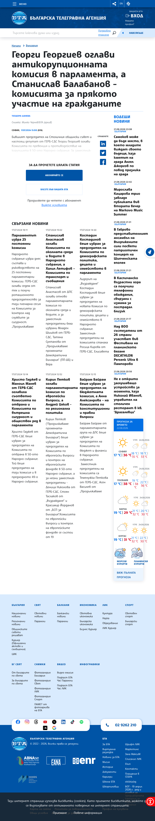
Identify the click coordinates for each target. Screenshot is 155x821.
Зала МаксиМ (132, 754)
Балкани (63, 605)
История (107, 767)
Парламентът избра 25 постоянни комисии (24, 241)
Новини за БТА (110, 757)
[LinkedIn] (64, 722)
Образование (110, 623)
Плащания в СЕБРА (132, 775)
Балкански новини (63, 615)
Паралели (39, 621)
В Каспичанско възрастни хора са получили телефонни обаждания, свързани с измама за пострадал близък (127, 294)
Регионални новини (18, 623)
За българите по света (20, 682)
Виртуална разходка (108, 751)
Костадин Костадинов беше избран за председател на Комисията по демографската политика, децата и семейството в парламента (93, 254)
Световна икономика (86, 615)
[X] (55, 722)
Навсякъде (136, 33)
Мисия (106, 762)
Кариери (107, 776)
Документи (109, 771)
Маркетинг (132, 749)
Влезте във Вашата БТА (54, 189)
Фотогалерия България (42, 674)
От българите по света (20, 674)
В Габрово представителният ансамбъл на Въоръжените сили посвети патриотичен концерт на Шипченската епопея (131, 246)
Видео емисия (65, 672)
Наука (105, 618)
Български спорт (131, 623)
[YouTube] (46, 722)
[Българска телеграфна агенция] (19, 743)
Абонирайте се (54, 175)
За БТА (106, 744)
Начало (16, 45)
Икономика (88, 605)
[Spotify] (82, 722)
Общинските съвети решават (19, 632)
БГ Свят (17, 664)
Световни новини (40, 615)
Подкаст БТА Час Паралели (65, 679)
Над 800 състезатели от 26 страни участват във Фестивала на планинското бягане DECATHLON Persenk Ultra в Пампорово (128, 345)
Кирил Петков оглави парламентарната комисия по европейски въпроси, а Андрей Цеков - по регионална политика (62, 396)
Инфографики (90, 664)
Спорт (129, 605)
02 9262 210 (125, 725)
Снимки (39, 664)
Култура (107, 613)
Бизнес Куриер (88, 629)
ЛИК (105, 605)
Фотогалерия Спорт (42, 698)
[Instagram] (28, 722)
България (32, 45)
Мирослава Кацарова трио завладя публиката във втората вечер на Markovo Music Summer (128, 201)
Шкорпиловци (110, 786)
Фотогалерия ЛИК (42, 690)
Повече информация (88, 813)
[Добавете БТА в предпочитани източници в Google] (55, 728)
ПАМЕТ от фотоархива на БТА (41, 707)
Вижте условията (54, 205)
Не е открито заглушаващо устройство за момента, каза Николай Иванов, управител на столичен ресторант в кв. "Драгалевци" (128, 395)
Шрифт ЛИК (132, 744)
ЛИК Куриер (109, 628)
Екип (128, 764)
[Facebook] (18, 722)
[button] (114, 3)
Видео (61, 664)
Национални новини (19, 615)
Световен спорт (131, 615)
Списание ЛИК (133, 759)
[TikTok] (73, 722)
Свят (37, 605)
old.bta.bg (130, 781)
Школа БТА (108, 781)
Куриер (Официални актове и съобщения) (19, 645)
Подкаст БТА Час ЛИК (64, 687)
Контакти (131, 768)
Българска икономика (86, 623)
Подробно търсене (104, 32)
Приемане (60, 813)
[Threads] (37, 722)
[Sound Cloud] (46, 728)
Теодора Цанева (21, 116)
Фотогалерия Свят (42, 682)
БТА (104, 738)
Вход (137, 15)
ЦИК (14, 654)
